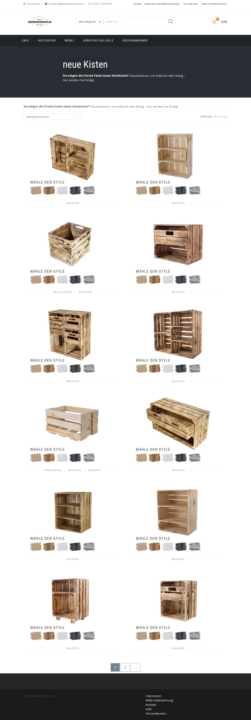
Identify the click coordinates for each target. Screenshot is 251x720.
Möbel (69, 40)
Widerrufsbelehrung (159, 700)
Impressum (153, 696)
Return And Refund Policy (214, 4)
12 (215, 116)
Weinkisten (94, 470)
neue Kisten (72, 203)
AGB (148, 709)
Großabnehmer (135, 40)
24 (219, 116)
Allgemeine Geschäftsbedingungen (162, 4)
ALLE (225, 116)
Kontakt (137, 4)
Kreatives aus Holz (98, 40)
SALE (25, 40)
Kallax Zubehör (62, 292)
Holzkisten (47, 40)
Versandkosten (190, 4)
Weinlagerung (52, 470)
